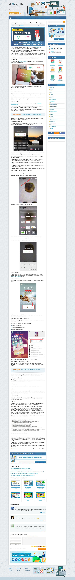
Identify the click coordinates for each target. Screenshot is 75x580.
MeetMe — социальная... (16, 499)
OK (56, 133)
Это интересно (53, 126)
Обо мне (18, 570)
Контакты (21, 17)
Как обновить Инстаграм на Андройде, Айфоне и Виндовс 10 (22, 475)
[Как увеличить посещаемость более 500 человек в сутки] (52, 62)
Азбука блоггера (53, 99)
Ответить (44, 512)
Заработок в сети (53, 107)
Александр (17, 516)
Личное (51, 112)
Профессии (52, 121)
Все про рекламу (53, 106)
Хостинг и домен (53, 124)
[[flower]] (40, 546)
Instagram (37, 47)
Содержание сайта (45, 17)
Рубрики (51, 84)
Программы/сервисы (54, 119)
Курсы (26, 17)
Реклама (31, 17)
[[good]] (38, 546)
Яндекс (51, 128)
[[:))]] (43, 546)
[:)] (31, 546)
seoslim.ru (16, 577)
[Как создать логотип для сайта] (52, 78)
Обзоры (51, 116)
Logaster (52, 52)
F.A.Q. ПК (52, 87)
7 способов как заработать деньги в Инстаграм (31, 114)
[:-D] (32, 546)
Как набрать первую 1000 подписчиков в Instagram (21, 468)
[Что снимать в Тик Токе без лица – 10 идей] (28, 497)
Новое (59, 84)
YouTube (51, 97)
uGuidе (52, 48)
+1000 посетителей (60, 64)
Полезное (21, 25)
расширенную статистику (16, 276)
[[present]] (39, 546)
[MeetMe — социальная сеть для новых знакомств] (15, 497)
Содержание (27, 570)
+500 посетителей (52, 64)
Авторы (15, 17)
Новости (51, 114)
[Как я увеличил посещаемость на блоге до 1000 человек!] (60, 62)
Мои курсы (19, 568)
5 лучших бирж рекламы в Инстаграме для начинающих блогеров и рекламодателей (27, 471)
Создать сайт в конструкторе (56, 46)
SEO (51, 92)
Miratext (52, 51)
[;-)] (34, 546)
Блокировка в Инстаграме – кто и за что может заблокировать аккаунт (24, 473)
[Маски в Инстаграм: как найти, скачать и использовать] (40, 497)
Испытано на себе (53, 111)
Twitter (51, 94)
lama (15, 524)
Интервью (52, 109)
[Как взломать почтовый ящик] (52, 70)
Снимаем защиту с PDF (60, 80)
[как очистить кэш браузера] (60, 70)
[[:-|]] (45, 546)
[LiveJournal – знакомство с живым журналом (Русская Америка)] (15, 485)
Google (51, 89)
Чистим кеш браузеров (60, 72)
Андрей (16, 507)
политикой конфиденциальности (32, 535)
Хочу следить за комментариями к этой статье (18, 548)
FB (62, 133)
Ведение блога (53, 102)
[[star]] (36, 546)
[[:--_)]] (44, 546)
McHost (52, 49)
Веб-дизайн (52, 101)
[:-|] (35, 546)
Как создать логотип (52, 80)
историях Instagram (22, 61)
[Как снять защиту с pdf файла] (60, 78)
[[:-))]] (41, 546)
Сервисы (37, 17)
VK (51, 133)
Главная (10, 568)
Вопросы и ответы (53, 104)
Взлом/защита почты (52, 72)
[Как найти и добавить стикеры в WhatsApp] (40, 485)
